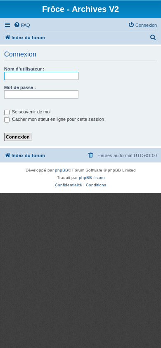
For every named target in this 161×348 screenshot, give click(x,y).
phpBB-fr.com (91, 177)
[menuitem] (22, 25)
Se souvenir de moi (30, 111)
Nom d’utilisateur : (24, 68)
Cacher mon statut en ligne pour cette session (57, 119)
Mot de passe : (20, 87)
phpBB (61, 170)
